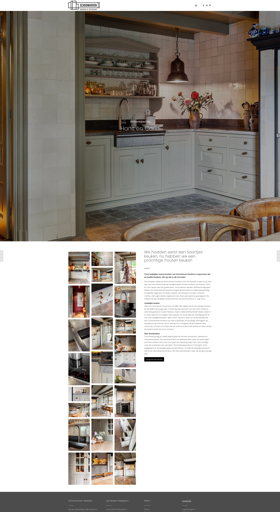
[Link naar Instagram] (206, 5)
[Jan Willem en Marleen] (1, 256)
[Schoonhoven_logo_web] (84, 5)
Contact (186, 500)
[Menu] (196, 5)
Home (146, 509)
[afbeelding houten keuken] (79, 269)
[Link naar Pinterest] (210, 5)
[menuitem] (196, 5)
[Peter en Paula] (278, 256)
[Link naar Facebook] (203, 5)
